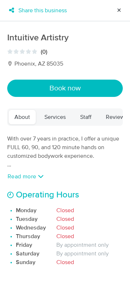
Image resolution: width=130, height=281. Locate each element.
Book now (65, 88)
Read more (23, 176)
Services (55, 117)
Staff (85, 117)
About (22, 117)
